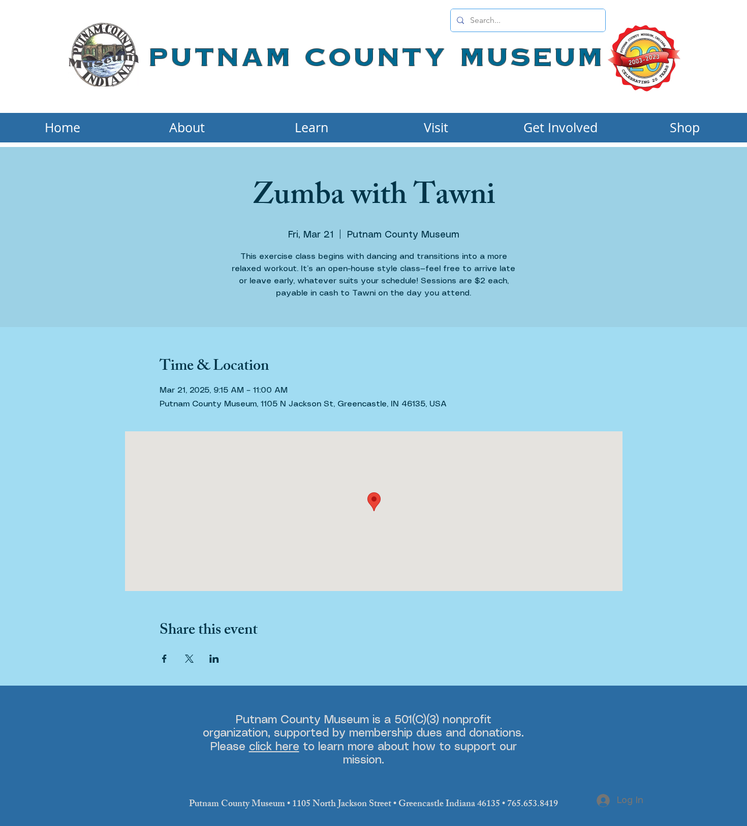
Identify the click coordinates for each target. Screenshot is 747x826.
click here (274, 747)
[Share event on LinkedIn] (214, 659)
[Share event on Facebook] (164, 659)
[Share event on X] (189, 659)
